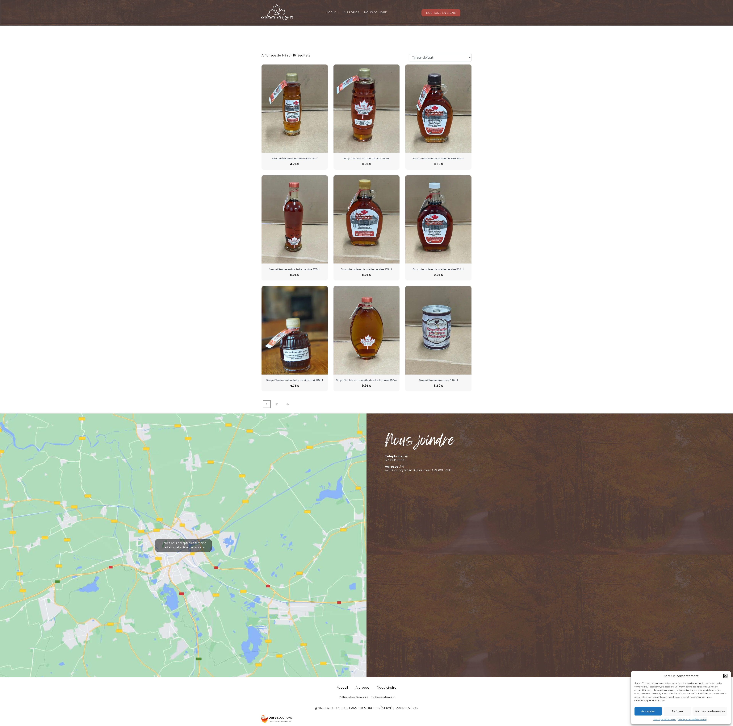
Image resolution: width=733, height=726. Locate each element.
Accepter (648, 711)
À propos (352, 12)
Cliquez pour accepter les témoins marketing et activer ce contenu (183, 545)
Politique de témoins (664, 719)
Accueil (332, 12)
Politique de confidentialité (692, 719)
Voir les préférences (710, 711)
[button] (725, 676)
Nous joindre (375, 12)
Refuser (677, 711)
